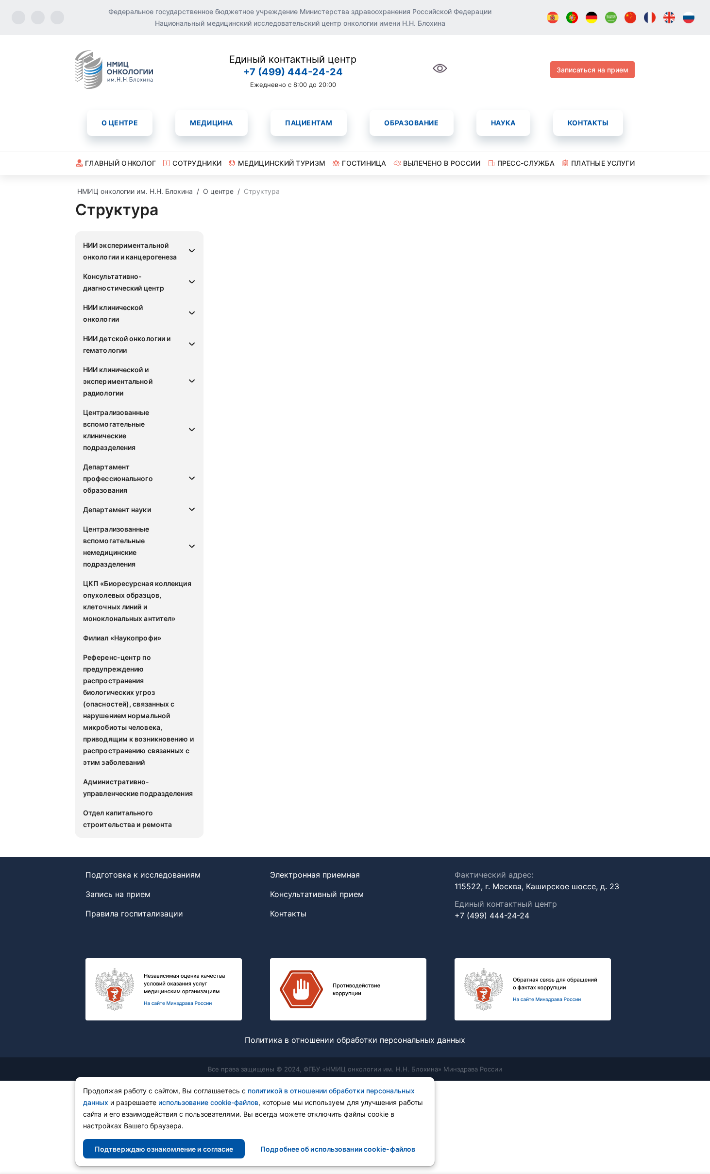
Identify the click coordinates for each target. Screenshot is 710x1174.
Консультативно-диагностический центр (123, 282)
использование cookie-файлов (208, 1102)
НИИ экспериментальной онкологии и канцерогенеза (130, 251)
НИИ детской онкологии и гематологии (126, 344)
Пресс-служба (526, 163)
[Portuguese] (572, 17)
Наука (503, 123)
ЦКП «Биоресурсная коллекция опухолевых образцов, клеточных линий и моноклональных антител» (137, 600)
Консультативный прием (317, 894)
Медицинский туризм (281, 163)
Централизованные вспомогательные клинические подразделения (116, 429)
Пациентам (308, 123)
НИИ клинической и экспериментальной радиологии (117, 381)
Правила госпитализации (134, 913)
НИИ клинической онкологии (113, 313)
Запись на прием (118, 894)
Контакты (588, 123)
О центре (119, 123)
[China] (630, 17)
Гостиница (364, 163)
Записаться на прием (592, 70)
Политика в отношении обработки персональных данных (355, 1040)
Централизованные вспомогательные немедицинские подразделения (116, 546)
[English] (669, 17)
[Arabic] (611, 17)
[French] (649, 17)
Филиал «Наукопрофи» (122, 638)
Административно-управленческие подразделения (138, 787)
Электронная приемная (315, 875)
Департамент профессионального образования (118, 478)
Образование (411, 123)
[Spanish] (552, 17)
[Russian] (688, 17)
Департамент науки (117, 509)
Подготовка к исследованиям (143, 875)
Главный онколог (120, 163)
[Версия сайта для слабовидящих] (440, 73)
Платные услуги (603, 163)
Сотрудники (196, 163)
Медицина (211, 123)
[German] (591, 17)
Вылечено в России (442, 163)
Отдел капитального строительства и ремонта (127, 819)
